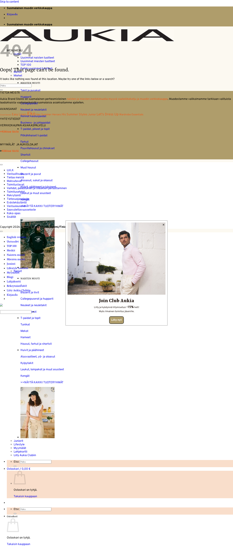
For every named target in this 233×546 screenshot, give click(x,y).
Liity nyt (116, 320)
